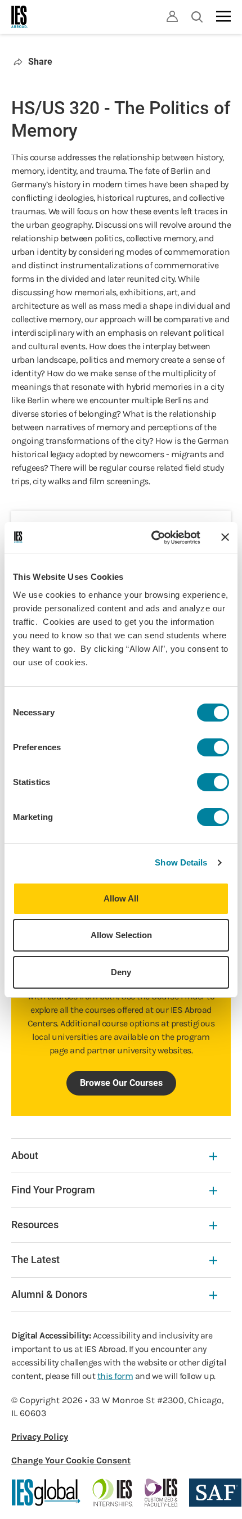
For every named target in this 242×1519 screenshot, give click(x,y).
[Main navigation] (223, 16)
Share (40, 61)
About (24, 1155)
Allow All (121, 898)
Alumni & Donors (49, 1294)
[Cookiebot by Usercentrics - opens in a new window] (152, 537)
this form (115, 1376)
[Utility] (172, 16)
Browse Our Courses (121, 1083)
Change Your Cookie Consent (71, 1460)
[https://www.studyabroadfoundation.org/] (215, 1493)
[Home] (19, 17)
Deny (121, 972)
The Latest (35, 1259)
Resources (35, 1224)
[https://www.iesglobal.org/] (46, 1493)
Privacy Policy (39, 1436)
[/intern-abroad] (112, 1493)
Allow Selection (121, 935)
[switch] (213, 747)
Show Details (181, 862)
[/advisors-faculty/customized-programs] (161, 1493)
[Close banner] (225, 537)
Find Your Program (53, 1190)
